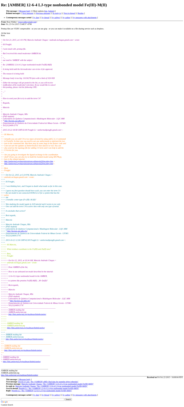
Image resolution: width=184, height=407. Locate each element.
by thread (45, 17)
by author (66, 17)
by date (36, 17)
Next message (27, 13)
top (46, 11)
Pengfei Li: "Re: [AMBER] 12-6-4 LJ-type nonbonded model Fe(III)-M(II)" (49, 388)
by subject (56, 17)
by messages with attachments (85, 17)
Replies (81, 13)
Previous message (43, 13)
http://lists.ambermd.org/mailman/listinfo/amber (27, 314)
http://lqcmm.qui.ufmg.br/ (14, 121)
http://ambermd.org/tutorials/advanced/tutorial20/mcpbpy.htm (28, 161)
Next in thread (69, 13)
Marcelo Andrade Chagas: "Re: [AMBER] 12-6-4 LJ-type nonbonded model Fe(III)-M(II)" (57, 384)
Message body (24, 11)
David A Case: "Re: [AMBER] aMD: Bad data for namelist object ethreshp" (48, 382)
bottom (51, 11)
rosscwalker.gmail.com (27, 22)
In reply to (57, 13)
